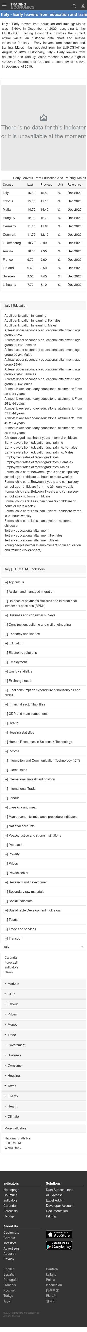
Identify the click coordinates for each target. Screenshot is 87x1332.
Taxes (11, 1085)
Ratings (9, 1216)
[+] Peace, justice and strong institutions (32, 835)
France (8, 259)
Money (11, 1024)
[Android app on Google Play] (59, 1245)
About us (9, 1253)
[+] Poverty (12, 854)
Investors (9, 1243)
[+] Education (13, 643)
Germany (9, 226)
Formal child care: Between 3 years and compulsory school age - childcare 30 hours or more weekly (41, 474)
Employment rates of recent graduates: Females (38, 462)
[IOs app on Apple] (59, 1234)
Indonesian (54, 1285)
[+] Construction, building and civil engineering (37, 624)
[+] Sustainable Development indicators (32, 910)
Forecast (10, 962)
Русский (9, 1290)
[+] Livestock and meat (20, 807)
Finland (8, 267)
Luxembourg (12, 242)
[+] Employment (15, 661)
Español (9, 1274)
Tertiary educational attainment (26, 530)
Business (13, 1055)
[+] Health (11, 723)
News (8, 972)
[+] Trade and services (20, 929)
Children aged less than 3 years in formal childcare (40, 437)
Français (9, 1285)
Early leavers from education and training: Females (40, 447)
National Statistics (17, 1138)
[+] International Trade (20, 788)
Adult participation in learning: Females (32, 320)
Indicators (11, 967)
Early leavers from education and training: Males (38, 452)
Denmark (9, 234)
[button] (83, 6)
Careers (9, 1237)
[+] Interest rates (15, 769)
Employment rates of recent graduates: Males (36, 466)
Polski (50, 1279)
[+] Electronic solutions (20, 652)
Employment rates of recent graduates (31, 457)
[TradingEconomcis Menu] (5, 5)
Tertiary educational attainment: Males (31, 540)
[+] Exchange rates (17, 680)
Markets (12, 983)
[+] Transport (13, 938)
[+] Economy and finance (22, 633)
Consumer (14, 1065)
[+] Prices (11, 863)
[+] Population (14, 844)
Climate (12, 1116)
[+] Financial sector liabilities (24, 704)
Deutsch (52, 1269)
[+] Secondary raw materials (24, 891)
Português (10, 1279)
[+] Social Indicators (18, 900)
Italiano (51, 1274)
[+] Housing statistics (19, 732)
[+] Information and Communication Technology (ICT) (42, 760)
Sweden (9, 276)
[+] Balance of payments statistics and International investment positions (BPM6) (40, 603)
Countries (10, 1195)
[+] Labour (11, 797)
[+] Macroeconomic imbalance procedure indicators (40, 816)
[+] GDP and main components (26, 713)
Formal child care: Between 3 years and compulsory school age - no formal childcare (41, 493)
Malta (7, 209)
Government (15, 1045)
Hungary (9, 217)
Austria (8, 251)
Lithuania (9, 284)
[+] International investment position (29, 779)
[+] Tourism (12, 919)
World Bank (12, 1148)
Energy (12, 1096)
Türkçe (8, 1295)
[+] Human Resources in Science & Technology (38, 741)
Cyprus (8, 201)
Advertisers (11, 1248)
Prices (11, 1014)
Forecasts (10, 1210)
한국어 (51, 1300)
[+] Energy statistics (18, 671)
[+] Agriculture (14, 582)
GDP (10, 993)
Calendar (11, 957)
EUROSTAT (71, 47)
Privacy (8, 1258)
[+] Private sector (16, 872)
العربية (7, 1300)
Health (11, 1106)
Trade (11, 1034)
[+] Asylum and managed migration (29, 591)
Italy (6, 192)
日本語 (51, 1295)
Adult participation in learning (25, 315)
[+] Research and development (26, 882)
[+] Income (11, 751)
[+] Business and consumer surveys (29, 615)
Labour (12, 1004)
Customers (11, 1232)
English (8, 1269)
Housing (13, 1075)
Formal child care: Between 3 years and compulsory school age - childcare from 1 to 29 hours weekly (41, 484)
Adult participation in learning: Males (30, 325)
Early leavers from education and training (33, 442)
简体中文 (52, 1290)
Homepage (11, 1189)
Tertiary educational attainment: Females (33, 535)
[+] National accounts (19, 826)
